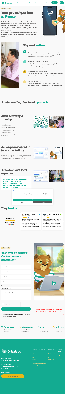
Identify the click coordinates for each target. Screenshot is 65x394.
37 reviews (12, 222)
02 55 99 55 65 (59, 331)
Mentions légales (52, 353)
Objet (2, 285)
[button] (25, 3)
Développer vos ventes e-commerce (38, 358)
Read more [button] (24, 228)
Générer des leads (36, 353)
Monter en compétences (37, 369)
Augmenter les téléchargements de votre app (39, 364)
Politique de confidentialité (51, 358)
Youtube (60, 359)
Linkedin (60, 355)
